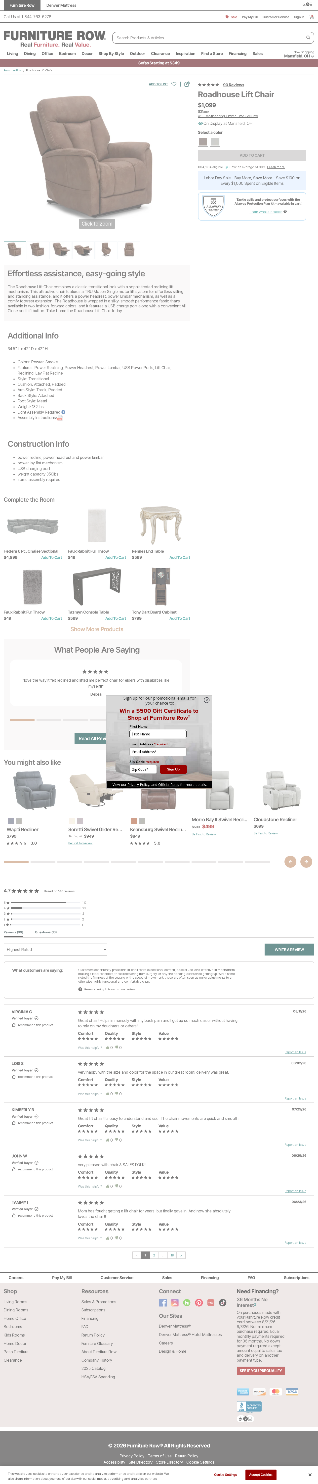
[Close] (310, 1474)
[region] (159, 1475)
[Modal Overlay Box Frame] (159, 742)
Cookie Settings (225, 1475)
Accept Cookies (261, 1475)
